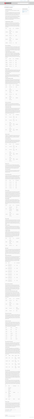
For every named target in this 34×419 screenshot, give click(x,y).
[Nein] (11, 409)
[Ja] (10, 409)
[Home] (8, 3)
